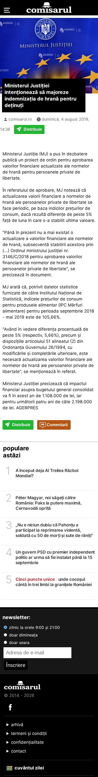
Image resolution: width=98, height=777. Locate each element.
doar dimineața (23, 634)
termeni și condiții (29, 733)
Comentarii (57, 425)
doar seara (18, 642)
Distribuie (32, 129)
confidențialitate (27, 742)
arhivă (17, 724)
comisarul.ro (20, 119)
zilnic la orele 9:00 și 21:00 (34, 627)
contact (18, 751)
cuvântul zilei (29, 767)
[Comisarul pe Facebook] (10, 707)
